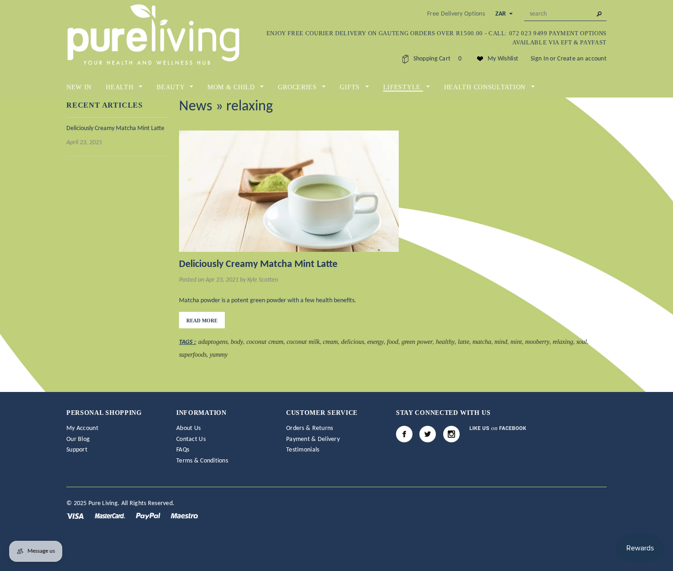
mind (500, 341)
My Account (82, 428)
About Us (188, 428)
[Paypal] (149, 515)
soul (581, 341)
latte (463, 341)
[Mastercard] (110, 515)
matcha (481, 341)
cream (330, 341)
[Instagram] (451, 434)
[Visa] (76, 515)
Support (76, 449)
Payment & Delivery (313, 439)
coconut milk (303, 341)
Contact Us (191, 439)
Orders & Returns (309, 428)
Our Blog (78, 439)
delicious (352, 341)
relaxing (563, 341)
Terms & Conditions (202, 460)
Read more (201, 320)
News (195, 106)
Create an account (582, 58)
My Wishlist (503, 58)
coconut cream (264, 341)
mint (516, 341)
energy (375, 341)
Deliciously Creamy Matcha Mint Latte (115, 128)
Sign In (539, 58)
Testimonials (302, 449)
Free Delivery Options (456, 14)
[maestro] (184, 515)
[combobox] (565, 14)
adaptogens (213, 341)
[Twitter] (427, 434)
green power (417, 341)
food (392, 341)
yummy (219, 354)
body (237, 341)
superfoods (192, 354)
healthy (445, 341)
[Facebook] (404, 434)
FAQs (182, 449)
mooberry (537, 341)
